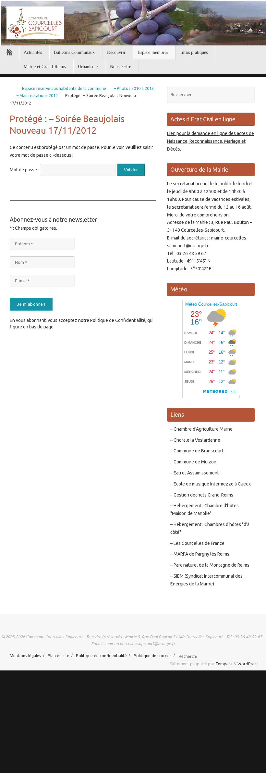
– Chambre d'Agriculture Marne (201, 429)
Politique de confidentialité (101, 655)
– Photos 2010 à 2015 (134, 88)
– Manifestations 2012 (37, 95)
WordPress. (248, 663)
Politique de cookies (153, 655)
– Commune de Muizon (193, 461)
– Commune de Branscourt (197, 450)
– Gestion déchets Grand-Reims (201, 494)
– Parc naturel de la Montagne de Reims (209, 565)
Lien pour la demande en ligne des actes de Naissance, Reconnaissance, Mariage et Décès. (210, 141)
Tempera (224, 663)
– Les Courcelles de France (197, 543)
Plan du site (58, 655)
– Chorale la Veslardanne (195, 440)
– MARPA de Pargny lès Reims (199, 554)
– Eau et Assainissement (194, 472)
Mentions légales (25, 655)
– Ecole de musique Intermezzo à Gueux (210, 483)
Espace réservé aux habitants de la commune (64, 88)
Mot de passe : (25, 169)
